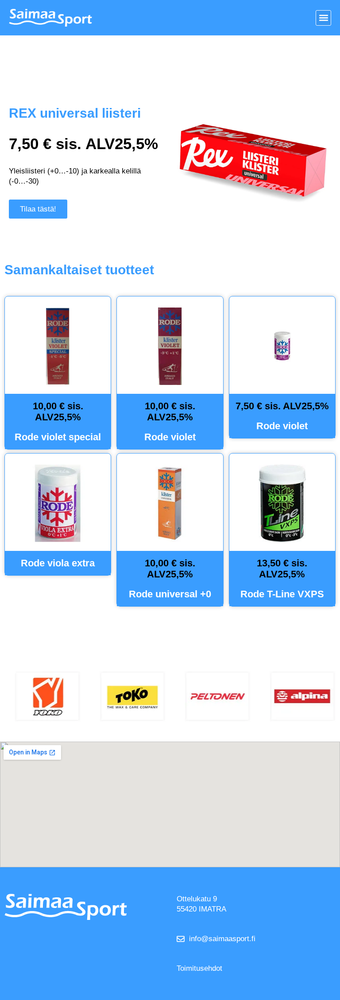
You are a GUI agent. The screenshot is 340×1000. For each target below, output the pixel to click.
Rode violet (170, 436)
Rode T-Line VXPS (282, 594)
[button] (323, 18)
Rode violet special (58, 436)
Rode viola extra (58, 563)
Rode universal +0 (170, 594)
